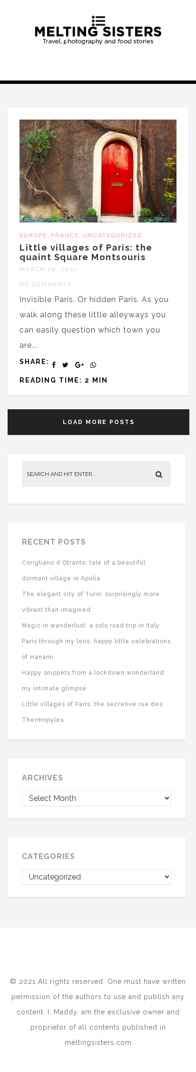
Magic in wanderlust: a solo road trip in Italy (91, 625)
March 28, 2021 (49, 269)
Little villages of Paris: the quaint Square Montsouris (86, 252)
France (65, 235)
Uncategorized (112, 235)
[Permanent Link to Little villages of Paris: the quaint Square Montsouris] (98, 219)
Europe (33, 235)
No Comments (46, 284)
